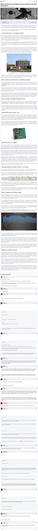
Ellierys (4, 445)
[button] (37, 1)
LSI (33, 36)
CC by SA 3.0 (28, 72)
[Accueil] (2, 1)
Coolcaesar (22, 72)
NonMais (4, 513)
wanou (4, 522)
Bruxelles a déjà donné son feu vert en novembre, (24, 76)
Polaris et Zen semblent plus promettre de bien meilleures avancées (17, 209)
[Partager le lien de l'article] (2, 529)
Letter (4, 276)
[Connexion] (34, 1)
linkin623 (4, 489)
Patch (4, 408)
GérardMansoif (5, 451)
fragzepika (4, 288)
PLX (12, 37)
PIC (32, 117)
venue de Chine (21, 156)
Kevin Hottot (4, 21)
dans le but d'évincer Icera (5, 148)
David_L (4, 366)
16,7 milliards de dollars (6, 84)
